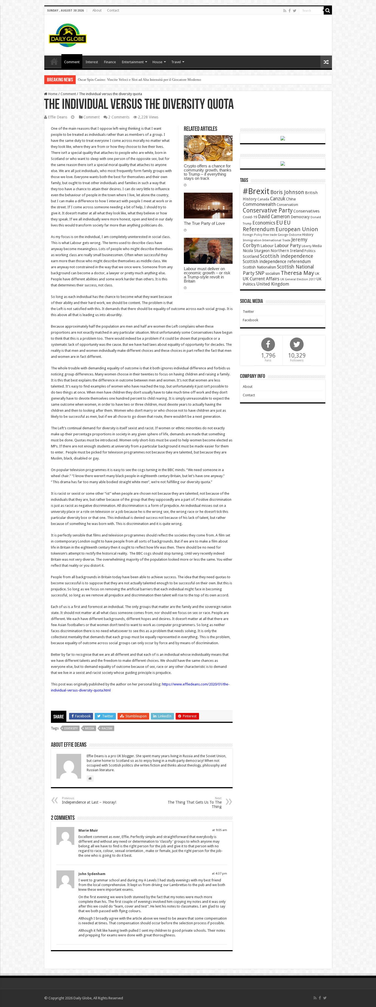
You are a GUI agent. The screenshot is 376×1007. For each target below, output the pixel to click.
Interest (92, 62)
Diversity (71, 728)
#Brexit (256, 191)
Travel (176, 62)
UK (317, 274)
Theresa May (297, 273)
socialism (272, 273)
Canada (263, 199)
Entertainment (133, 62)
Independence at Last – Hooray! (89, 800)
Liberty (307, 246)
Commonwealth (259, 204)
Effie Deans (57, 117)
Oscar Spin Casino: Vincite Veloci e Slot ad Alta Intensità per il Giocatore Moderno (139, 80)
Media (89, 728)
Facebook (250, 320)
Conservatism (287, 205)
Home (52, 94)
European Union (297, 229)
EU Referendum (267, 226)
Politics (309, 251)
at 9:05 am (219, 830)
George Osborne (289, 235)
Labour (267, 245)
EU (279, 223)
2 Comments (118, 117)
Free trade (270, 235)
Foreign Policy (252, 235)
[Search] (328, 10)
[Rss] (285, 10)
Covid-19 (250, 217)
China (291, 199)
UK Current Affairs (261, 278)
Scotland (251, 256)
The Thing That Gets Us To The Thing (195, 802)
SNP (260, 273)
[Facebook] (289, 10)
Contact (113, 10)
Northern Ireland (287, 250)
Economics (263, 223)
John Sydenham (91, 874)
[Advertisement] (227, 32)
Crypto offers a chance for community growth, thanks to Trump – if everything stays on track (207, 172)
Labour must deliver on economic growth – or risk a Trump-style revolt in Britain (207, 274)
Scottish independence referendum (277, 261)
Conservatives (306, 211)
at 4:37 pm (219, 873)
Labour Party (287, 245)
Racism (107, 728)
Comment (72, 62)
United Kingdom (272, 284)
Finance (110, 62)
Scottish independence (286, 256)
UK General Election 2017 (297, 279)
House (157, 62)
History (307, 235)
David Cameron (274, 216)
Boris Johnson (287, 192)
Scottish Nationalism (259, 267)
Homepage (54, 61)
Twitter (248, 311)
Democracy (300, 217)
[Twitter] (294, 10)
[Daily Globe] (67, 34)
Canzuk (277, 198)
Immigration (252, 240)
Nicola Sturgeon (256, 250)
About (97, 10)
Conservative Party (268, 210)
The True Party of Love (204, 223)
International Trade (276, 240)
